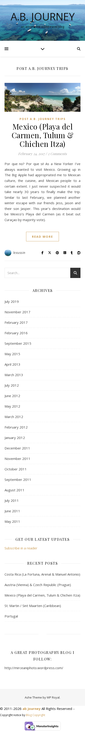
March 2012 (14, 416)
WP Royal (53, 697)
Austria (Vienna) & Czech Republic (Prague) (38, 584)
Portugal (11, 616)
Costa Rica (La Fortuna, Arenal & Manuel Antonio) (42, 574)
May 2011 (12, 521)
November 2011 (17, 458)
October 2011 (16, 469)
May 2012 (12, 406)
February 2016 (16, 333)
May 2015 (12, 354)
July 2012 (12, 385)
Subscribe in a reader (21, 548)
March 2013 (14, 374)
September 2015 (18, 343)
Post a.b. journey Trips (42, 119)
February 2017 (16, 322)
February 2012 (16, 427)
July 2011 (12, 500)
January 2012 (15, 437)
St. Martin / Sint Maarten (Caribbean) (33, 605)
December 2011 (17, 448)
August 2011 (14, 490)
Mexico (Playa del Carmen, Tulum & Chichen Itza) (43, 135)
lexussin (19, 252)
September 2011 (18, 479)
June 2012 (12, 395)
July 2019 (12, 301)
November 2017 (17, 312)
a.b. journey (43, 16)
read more (42, 237)
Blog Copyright (35, 715)
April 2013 (12, 364)
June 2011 (12, 511)
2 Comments (57, 153)
